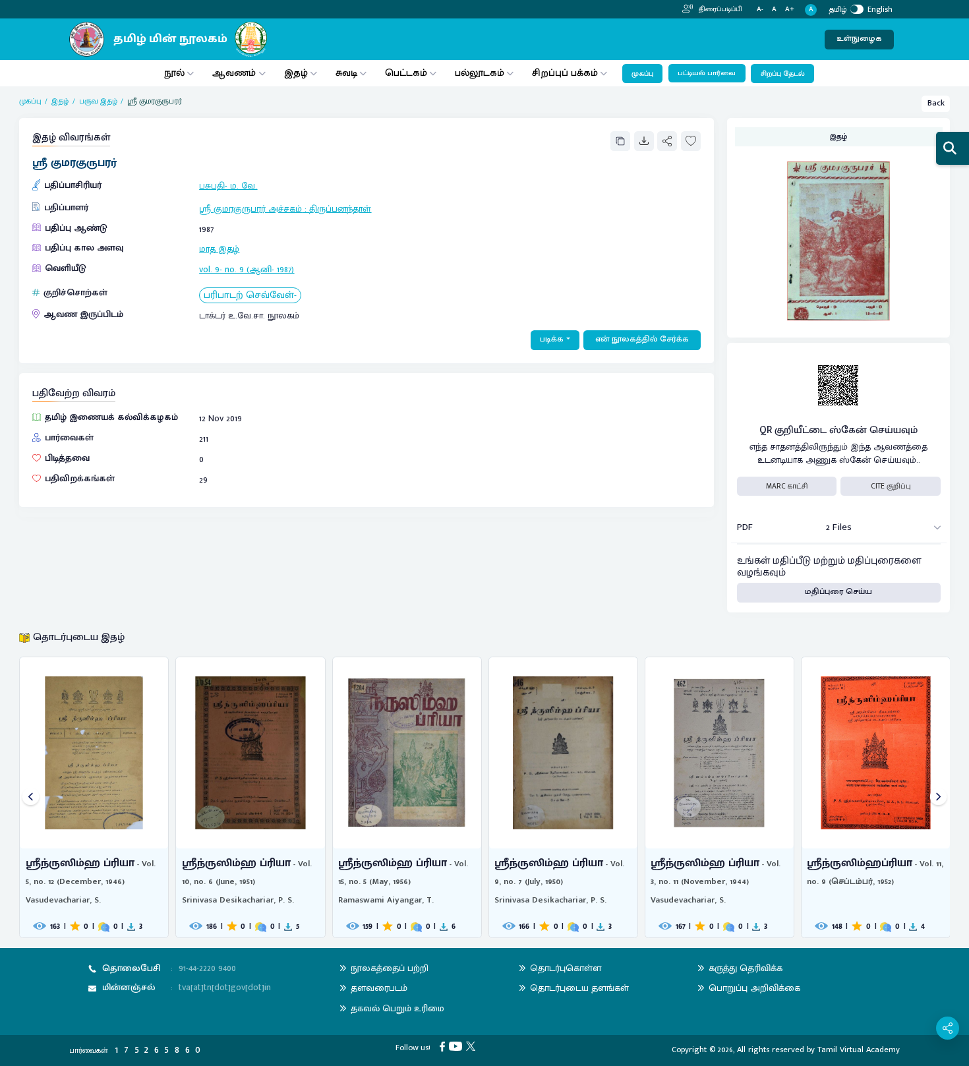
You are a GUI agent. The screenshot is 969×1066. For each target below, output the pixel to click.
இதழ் (296, 73)
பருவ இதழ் (98, 101)
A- (760, 9)
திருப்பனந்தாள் (340, 208)
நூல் (174, 73)
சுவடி (346, 73)
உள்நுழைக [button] (859, 38)
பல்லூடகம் (479, 73)
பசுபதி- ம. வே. (228, 185)
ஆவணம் (235, 73)
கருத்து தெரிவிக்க (745, 968)
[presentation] (30, 797)
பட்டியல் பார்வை (707, 73)
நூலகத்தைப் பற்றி (389, 968)
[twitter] (472, 1046)
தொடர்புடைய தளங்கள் (579, 988)
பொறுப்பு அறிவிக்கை (754, 988)
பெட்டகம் (406, 73)
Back (936, 103)
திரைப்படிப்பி (719, 9)
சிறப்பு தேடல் (783, 74)
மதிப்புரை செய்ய (838, 592)
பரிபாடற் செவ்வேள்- (250, 295)
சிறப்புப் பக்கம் (565, 73)
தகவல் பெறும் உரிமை (397, 1008)
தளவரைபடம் (379, 988)
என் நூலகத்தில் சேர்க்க (642, 339)
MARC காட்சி (787, 486)
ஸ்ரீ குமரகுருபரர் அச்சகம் (250, 208)
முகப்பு (642, 74)
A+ (789, 9)
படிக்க (552, 339)
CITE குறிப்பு (891, 486)
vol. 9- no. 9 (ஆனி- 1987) (246, 269)
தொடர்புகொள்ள (565, 968)
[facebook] (444, 1046)
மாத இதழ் (219, 248)
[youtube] (457, 1046)
